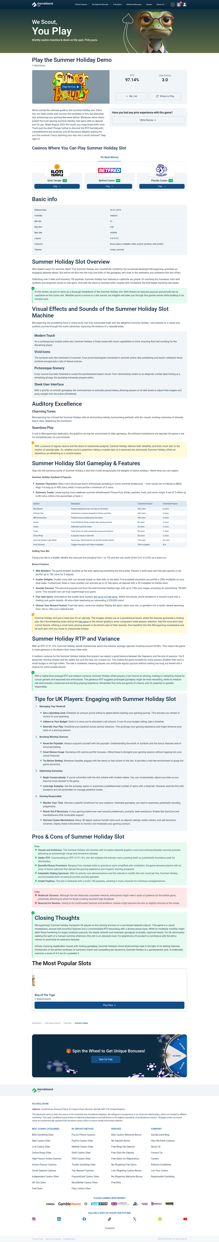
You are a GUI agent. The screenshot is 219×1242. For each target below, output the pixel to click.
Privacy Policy (37, 1239)
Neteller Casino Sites (82, 1146)
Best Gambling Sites (42, 1134)
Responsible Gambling (163, 1176)
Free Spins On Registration (125, 1158)
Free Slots (68, 1023)
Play (55, 186)
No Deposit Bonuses (100, 4)
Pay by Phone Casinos (83, 1134)
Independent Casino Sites (45, 1176)
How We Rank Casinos (163, 1140)
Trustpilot (110, 1228)
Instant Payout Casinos (44, 1164)
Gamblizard (36, 1023)
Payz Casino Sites (81, 1188)
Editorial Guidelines (161, 1164)
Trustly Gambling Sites (83, 1164)
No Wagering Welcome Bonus (126, 1176)
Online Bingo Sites (41, 1152)
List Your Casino (159, 1170)
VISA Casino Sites (81, 1158)
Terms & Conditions (53, 1239)
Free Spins (117, 4)
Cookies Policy (69, 1239)
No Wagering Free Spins (123, 1164)
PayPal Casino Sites (82, 1140)
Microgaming (39, 65)
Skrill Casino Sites (81, 1152)
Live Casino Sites (41, 1146)
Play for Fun (69, 86)
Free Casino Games (52, 1023)
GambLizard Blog (160, 1134)
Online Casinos (81, 4)
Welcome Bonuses (133, 4)
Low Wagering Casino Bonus (126, 1170)
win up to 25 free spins (106, 596)
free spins (83, 621)
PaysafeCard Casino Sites (85, 1176)
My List (133, 96)
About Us (160, 4)
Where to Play (167, 96)
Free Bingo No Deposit (123, 1146)
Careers (155, 1158)
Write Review (147, 120)
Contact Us (156, 1152)
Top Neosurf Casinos (83, 1170)
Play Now (108, 1005)
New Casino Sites (41, 1140)
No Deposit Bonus (120, 1140)
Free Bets (116, 1182)
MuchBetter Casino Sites (84, 1182)
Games (149, 4)
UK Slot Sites (39, 1182)
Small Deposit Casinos (44, 1170)
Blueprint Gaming (44, 999)
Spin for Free (105, 1059)
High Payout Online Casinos (46, 1158)
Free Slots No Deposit (122, 1152)
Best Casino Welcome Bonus (126, 1134)
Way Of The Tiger (45, 995)
